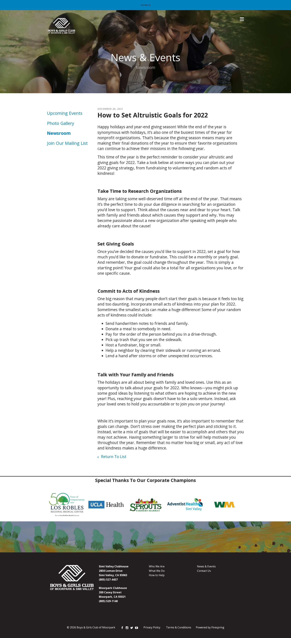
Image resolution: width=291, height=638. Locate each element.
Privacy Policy (151, 627)
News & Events (206, 566)
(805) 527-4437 (108, 579)
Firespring (217, 627)
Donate (146, 5)
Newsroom (59, 133)
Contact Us (204, 571)
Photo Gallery (60, 123)
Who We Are (157, 566)
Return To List (113, 456)
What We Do (157, 571)
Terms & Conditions (178, 627)
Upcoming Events (64, 113)
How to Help (157, 575)
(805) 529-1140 (108, 601)
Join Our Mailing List (67, 143)
